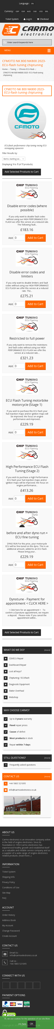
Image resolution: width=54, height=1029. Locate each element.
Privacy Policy (8, 882)
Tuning (13, 69)
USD (41, 11)
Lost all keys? (15, 671)
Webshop (13, 697)
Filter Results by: (9, 153)
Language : (24, 3)
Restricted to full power (27, 338)
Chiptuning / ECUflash (19, 677)
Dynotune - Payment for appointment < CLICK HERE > (27, 601)
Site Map (6, 892)
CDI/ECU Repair (16, 658)
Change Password (11, 930)
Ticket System (8, 871)
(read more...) (25, 855)
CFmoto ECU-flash (26, 69)
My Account (7, 925)
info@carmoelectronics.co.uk (22, 789)
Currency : (9, 11)
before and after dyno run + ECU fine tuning (27, 535)
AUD (29, 11)
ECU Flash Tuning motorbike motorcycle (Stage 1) (27, 402)
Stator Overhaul (16, 690)
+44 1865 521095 (17, 783)
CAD (35, 11)
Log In (29, 19)
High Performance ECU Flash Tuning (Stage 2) (27, 469)
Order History (8, 914)
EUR (23, 11)
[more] (47, 650)
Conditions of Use (10, 887)
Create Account (9, 936)
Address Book (9, 920)
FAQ (4, 898)
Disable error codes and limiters (27, 274)
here (24, 1024)
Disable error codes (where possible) (27, 208)
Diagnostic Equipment (19, 684)
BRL (46, 11)
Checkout (44, 19)
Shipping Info (8, 876)
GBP (17, 11)
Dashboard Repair (17, 664)
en (32, 3)
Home (5, 69)
